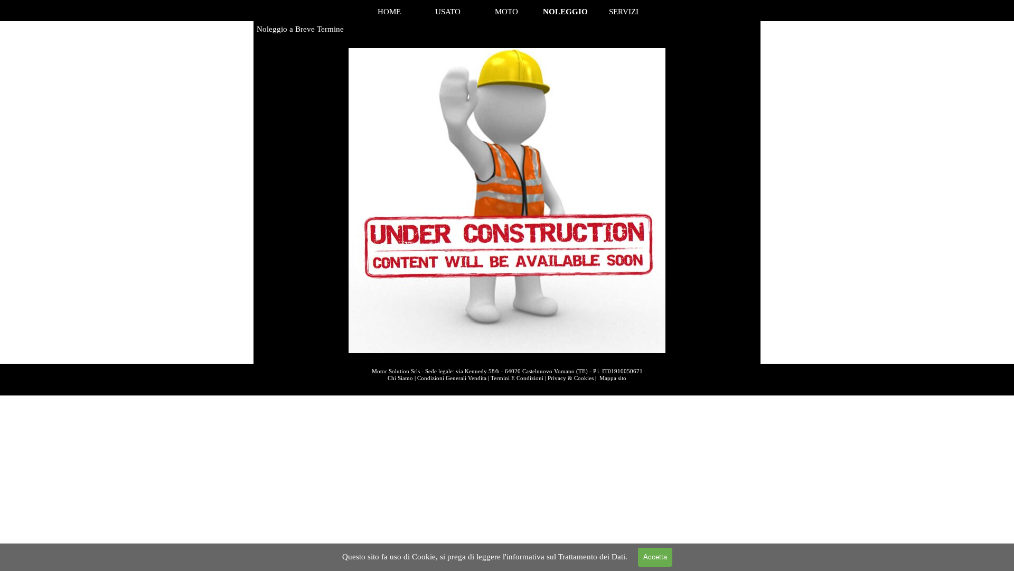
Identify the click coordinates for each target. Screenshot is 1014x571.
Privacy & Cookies (571, 378)
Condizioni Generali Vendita (451, 378)
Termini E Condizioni (517, 378)
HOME (389, 11)
